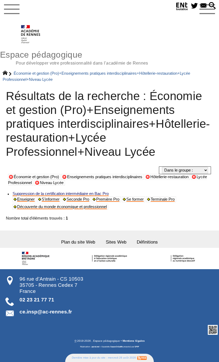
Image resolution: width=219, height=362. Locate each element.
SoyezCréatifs (116, 347)
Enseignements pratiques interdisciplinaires (104, 177)
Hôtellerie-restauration (169, 177)
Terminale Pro (163, 199)
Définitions (147, 242)
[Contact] (203, 6)
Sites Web (116, 242)
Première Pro (107, 199)
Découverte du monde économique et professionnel (62, 207)
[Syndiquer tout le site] (142, 357)
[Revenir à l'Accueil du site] (7, 73)
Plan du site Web (78, 242)
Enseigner (26, 199)
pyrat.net (95, 347)
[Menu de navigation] (11, 9)
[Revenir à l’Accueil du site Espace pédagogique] (31, 34)
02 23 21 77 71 (36, 300)
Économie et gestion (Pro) (36, 177)
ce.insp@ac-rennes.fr (45, 312)
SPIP (137, 347)
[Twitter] (194, 6)
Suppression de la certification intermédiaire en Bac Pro (61, 194)
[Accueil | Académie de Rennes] (36, 258)
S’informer (51, 199)
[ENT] (182, 7)
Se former (135, 199)
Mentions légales (134, 340)
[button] (212, 6)
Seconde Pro (78, 199)
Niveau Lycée (52, 183)
